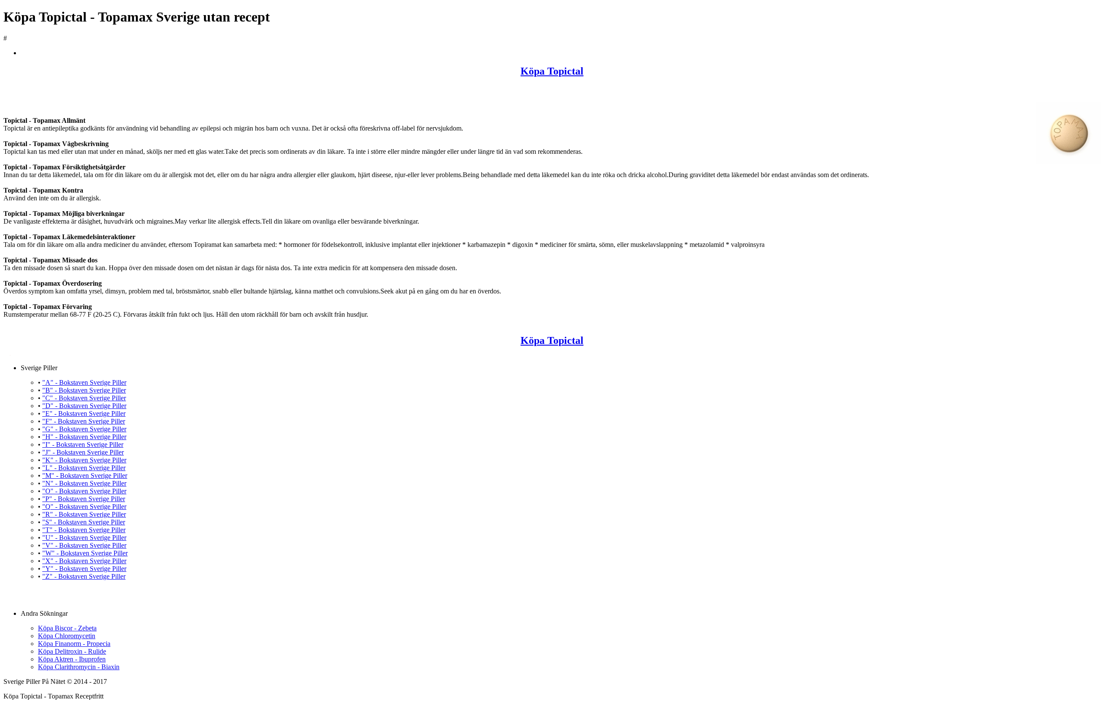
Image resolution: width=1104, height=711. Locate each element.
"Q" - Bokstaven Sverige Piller (84, 506)
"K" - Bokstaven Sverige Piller (84, 460)
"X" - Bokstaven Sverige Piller (84, 560)
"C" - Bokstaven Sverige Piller (84, 398)
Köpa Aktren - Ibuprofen (72, 659)
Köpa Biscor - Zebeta (67, 628)
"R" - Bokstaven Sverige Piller (84, 514)
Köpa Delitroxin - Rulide (72, 651)
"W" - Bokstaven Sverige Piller (85, 553)
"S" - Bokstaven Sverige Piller (83, 522)
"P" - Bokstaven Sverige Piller (83, 498)
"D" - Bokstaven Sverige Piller (84, 405)
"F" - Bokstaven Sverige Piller (83, 421)
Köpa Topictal (552, 71)
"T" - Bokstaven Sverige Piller (83, 529)
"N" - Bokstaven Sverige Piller (84, 483)
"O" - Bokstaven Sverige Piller (84, 491)
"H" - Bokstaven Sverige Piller (84, 436)
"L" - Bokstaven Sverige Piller (83, 467)
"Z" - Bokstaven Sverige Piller (83, 576)
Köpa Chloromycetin (66, 635)
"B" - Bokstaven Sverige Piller (84, 390)
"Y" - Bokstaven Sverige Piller (84, 568)
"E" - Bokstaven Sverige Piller (83, 413)
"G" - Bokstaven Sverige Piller (84, 429)
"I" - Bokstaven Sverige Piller (82, 444)
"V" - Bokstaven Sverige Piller (84, 545)
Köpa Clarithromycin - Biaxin (78, 666)
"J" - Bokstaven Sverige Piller (83, 452)
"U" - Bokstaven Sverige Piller (84, 537)
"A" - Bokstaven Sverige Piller (84, 382)
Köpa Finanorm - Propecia (74, 643)
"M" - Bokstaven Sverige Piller (84, 475)
